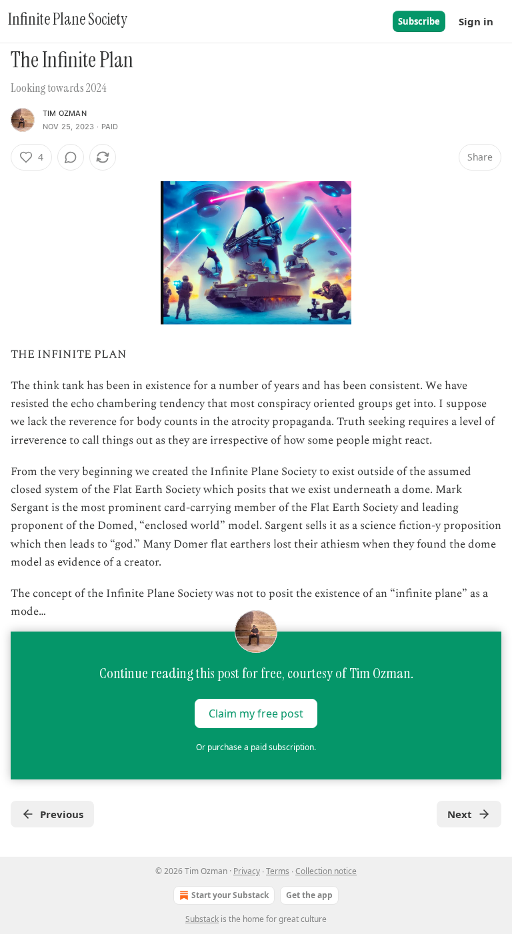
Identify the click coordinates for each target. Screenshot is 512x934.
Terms (277, 871)
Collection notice (326, 871)
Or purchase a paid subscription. (256, 747)
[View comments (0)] (70, 157)
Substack (202, 919)
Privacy (246, 871)
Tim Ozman (65, 113)
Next (459, 814)
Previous (61, 814)
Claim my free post (256, 713)
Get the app (309, 895)
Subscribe (419, 21)
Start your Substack (230, 895)
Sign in (476, 21)
